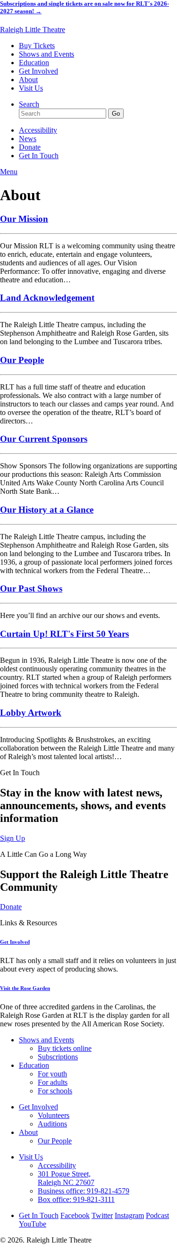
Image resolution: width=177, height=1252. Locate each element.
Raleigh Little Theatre (32, 29)
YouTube (32, 1224)
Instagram (129, 1215)
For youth (52, 1074)
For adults (52, 1082)
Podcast (157, 1215)
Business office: (83, 1191)
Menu (8, 172)
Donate (30, 147)
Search (29, 104)
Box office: (76, 1199)
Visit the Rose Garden (25, 988)
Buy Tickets (37, 46)
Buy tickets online (65, 1048)
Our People (55, 1141)
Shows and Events (46, 54)
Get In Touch (39, 156)
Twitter (102, 1215)
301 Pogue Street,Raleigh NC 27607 (66, 1178)
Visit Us (31, 88)
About (28, 80)
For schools (55, 1091)
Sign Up (12, 838)
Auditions (52, 1124)
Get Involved (38, 71)
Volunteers (53, 1115)
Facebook (75, 1215)
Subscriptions (58, 1057)
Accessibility (38, 130)
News (27, 139)
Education (34, 63)
